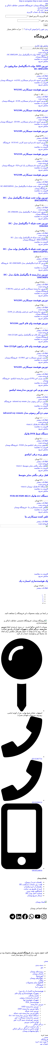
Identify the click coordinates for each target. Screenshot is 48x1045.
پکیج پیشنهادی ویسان (30, 1031)
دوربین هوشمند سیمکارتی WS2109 (31, 131)
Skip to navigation (26, 1)
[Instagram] (44, 916)
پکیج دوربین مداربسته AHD (28, 1009)
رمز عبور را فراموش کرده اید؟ (36, 29)
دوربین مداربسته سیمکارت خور (27, 1018)
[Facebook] (25, 916)
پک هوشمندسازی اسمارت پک (33, 581)
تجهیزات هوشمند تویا (31, 1000)
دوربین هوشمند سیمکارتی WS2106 (31, 110)
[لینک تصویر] (41, 902)
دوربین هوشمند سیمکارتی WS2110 (31, 154)
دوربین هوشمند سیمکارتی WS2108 (31, 174)
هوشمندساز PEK (32, 1002)
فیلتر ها (45, 50)
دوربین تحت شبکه (32, 1011)
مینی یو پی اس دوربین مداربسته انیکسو (28, 390)
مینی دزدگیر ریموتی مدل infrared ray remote (25, 413)
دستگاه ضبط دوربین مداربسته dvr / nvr (24, 1015)
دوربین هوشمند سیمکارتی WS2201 (31, 367)
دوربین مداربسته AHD (30, 1007)
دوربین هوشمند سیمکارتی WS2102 (31, 89)
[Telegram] (12, 916)
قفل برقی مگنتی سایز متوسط (33, 475)
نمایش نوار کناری (41, 46)
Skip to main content (40, 1)
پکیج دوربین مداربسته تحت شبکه (26, 1013)
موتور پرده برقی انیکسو (36, 454)
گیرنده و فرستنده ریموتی (29, 998)
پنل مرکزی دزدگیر (32, 1027)
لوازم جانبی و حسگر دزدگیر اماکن (26, 1029)
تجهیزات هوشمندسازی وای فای (27, 993)
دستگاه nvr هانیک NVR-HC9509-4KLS (29, 496)
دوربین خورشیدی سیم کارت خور (26, 1020)
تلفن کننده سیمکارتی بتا (36, 516)
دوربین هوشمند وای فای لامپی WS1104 (29, 323)
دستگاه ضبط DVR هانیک (36, 433)
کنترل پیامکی (33, 996)
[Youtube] (38, 916)
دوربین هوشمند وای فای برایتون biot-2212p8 (26, 346)
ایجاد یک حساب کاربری (35, 12)
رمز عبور (43, 20)
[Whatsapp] (31, 916)
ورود (45, 25)
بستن (46, 961)
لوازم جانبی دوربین (31, 1022)
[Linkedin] (19, 916)
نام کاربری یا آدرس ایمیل (37, 16)
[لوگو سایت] (24, 8)
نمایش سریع (43, 61)
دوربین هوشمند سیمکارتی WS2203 (31, 300)
